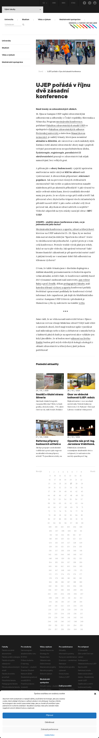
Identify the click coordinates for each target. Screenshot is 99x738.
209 (56, 598)
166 (50, 570)
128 (74, 543)
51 (49, 499)
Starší (92, 471)
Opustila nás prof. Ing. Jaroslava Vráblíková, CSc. (81, 444)
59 (54, 503)
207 (81, 594)
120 (62, 539)
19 (65, 480)
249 (81, 621)
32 (60, 488)
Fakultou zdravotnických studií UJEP (65, 125)
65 (49, 507)
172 (50, 574)
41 (71, 491)
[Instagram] (89, 3)
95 (60, 523)
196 (49, 590)
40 (65, 491)
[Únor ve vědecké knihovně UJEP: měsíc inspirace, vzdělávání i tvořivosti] (81, 381)
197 (56, 590)
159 (81, 562)
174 (62, 574)
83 (71, 515)
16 (50, 480)
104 (74, 527)
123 (80, 539)
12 (65, 476)
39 (60, 491)
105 (81, 527)
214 (50, 602)
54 (65, 499)
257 (56, 629)
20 (71, 480)
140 (74, 551)
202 (49, 594)
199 (68, 590)
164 (74, 566)
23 (49, 484)
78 (82, 511)
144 (62, 554)
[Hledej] (24, 24)
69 (71, 507)
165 (81, 566)
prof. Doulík (49, 283)
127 (68, 543)
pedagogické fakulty (74, 283)
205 (68, 594)
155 (56, 562)
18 (60, 480)
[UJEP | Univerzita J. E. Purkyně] (83, 26)
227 (56, 610)
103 (68, 527)
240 (62, 617)
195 (81, 586)
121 (68, 539)
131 (56, 547)
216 (62, 602)
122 (74, 539)
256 (49, 629)
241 (68, 617)
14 (75, 476)
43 (82, 491)
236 (75, 614)
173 (56, 574)
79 (49, 515)
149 (56, 558)
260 (75, 629)
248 (75, 621)
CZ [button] (44, 3)
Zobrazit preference (49, 730)
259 (68, 629)
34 (71, 488)
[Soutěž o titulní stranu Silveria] (50, 381)
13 (70, 476)
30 (49, 488)
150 (62, 558)
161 (56, 566)
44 (49, 495)
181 (69, 578)
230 (75, 610)
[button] (95, 694)
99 (82, 523)
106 (50, 531)
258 (62, 629)
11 (60, 476)
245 (55, 621)
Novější (39, 471)
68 (66, 507)
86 (49, 519)
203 (55, 594)
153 (81, 558)
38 (54, 491)
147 (81, 554)
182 (74, 578)
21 (76, 480)
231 (81, 610)
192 (62, 586)
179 (56, 578)
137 (56, 551)
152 (74, 558)
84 (76, 515)
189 (81, 582)
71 (82, 507)
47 (66, 495)
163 (68, 566)
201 (81, 590)
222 (62, 606)
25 (60, 484)
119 (56, 539)
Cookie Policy (49, 735)
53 (60, 499)
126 (62, 543)
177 (81, 574)
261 (81, 629)
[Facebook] (84, 3)
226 (49, 610)
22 (81, 480)
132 (62, 547)
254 (74, 625)
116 (74, 535)
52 (54, 499)
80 (55, 515)
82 (65, 515)
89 (65, 519)
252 (62, 625)
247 (68, 621)
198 (62, 590)
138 (62, 551)
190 (50, 586)
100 (50, 527)
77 (76, 511)
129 (81, 543)
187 (68, 582)
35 (76, 488)
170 (75, 570)
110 (75, 531)
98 (77, 523)
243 (81, 617)
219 (81, 602)
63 (76, 503)
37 (49, 491)
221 (56, 606)
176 (74, 574)
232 (49, 614)
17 (55, 480)
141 (81, 551)
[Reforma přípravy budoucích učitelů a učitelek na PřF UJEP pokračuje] (50, 428)
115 (68, 535)
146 (74, 554)
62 (71, 503)
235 (68, 614)
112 (51, 535)
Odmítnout (49, 722)
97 (71, 523)
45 (54, 495)
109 (69, 531)
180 (62, 578)
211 (69, 598)
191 (56, 586)
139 (68, 551)
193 (68, 586)
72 (49, 511)
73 (54, 511)
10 (55, 476)
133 (68, 547)
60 (60, 503)
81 (60, 515)
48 (71, 495)
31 (54, 488)
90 (71, 519)
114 (62, 535)
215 (56, 602)
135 (80, 547)
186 (62, 582)
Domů (41, 71)
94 (54, 523)
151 (69, 558)
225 (81, 606)
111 (81, 531)
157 (68, 562)
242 (75, 617)
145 (68, 554)
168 (62, 570)
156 (62, 562)
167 (56, 570)
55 (71, 499)
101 (56, 527)
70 (77, 507)
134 (74, 547)
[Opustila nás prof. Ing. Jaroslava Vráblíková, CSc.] (81, 428)
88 (60, 519)
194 (74, 586)
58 (49, 503)
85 (82, 515)
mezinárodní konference (69, 121)
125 (56, 543)
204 (62, 594)
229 (68, 610)
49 (77, 495)
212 (75, 598)
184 (50, 582)
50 (82, 495)
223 (68, 606)
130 (50, 547)
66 (54, 507)
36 (82, 488)
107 (56, 531)
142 (50, 554)
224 (74, 606)
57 (82, 499)
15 (80, 476)
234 (62, 614)
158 (74, 562)
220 (49, 606)
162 (62, 566)
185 (56, 582)
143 (56, 554)
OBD (54, 3)
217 (68, 602)
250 (49, 625)
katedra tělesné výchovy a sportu (53, 287)
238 (49, 617)
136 (50, 551)
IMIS (63, 3)
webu (82, 303)
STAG (73, 3)
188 (74, 582)
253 (68, 625)
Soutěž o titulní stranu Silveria (49, 396)
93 (49, 523)
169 (69, 570)
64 (82, 503)
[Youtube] (94, 3)
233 (56, 614)
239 (55, 617)
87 (54, 519)
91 (76, 519)
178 (50, 578)
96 (65, 523)
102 (62, 527)
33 (65, 488)
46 (60, 495)
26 (66, 484)
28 (76, 484)
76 (71, 511)
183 (80, 578)
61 (65, 503)
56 (76, 499)
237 (81, 614)
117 (80, 535)
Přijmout (49, 715)
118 (50, 539)
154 (50, 562)
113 (57, 535)
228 (62, 610)
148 (50, 558)
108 (63, 531)
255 (81, 625)
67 (60, 507)
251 (56, 625)
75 (65, 511)
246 (62, 621)
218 (74, 602)
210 (63, 598)
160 (50, 566)
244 (49, 621)
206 (75, 594)
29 (82, 484)
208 (50, 598)
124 (50, 543)
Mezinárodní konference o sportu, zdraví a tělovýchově (65, 229)
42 (76, 491)
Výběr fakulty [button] (10, 9)
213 (81, 598)
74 (60, 511)
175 (68, 574)
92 (82, 519)
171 (81, 570)
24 (55, 484)
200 (74, 590)
